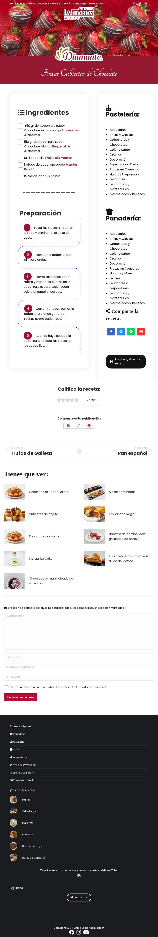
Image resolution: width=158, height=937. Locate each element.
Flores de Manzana (33, 857)
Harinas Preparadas (125, 174)
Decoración (118, 159)
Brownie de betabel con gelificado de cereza (127, 536)
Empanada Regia (121, 514)
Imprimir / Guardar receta (127, 361)
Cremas (116, 154)
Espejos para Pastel (124, 164)
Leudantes (117, 179)
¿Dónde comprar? (23, 772)
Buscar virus (81, 897)
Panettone (28, 834)
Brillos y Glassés (122, 135)
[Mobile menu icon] (13, 13)
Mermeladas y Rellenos (127, 194)
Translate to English (24, 780)
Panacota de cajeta (44, 536)
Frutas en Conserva (124, 169)
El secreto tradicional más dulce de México (128, 558)
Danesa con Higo (32, 846)
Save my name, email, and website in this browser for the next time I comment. (58, 687)
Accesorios (118, 130)
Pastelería (18, 741)
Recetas (17, 749)
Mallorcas (28, 823)
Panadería (19, 734)
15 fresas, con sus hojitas (42, 176)
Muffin (26, 799)
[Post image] (14, 492)
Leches (115, 278)
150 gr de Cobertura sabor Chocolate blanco (47, 142)
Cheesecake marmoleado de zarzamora (51, 581)
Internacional (20, 757)
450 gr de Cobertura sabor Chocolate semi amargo (52, 125)
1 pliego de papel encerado (50, 164)
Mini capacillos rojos (48, 158)
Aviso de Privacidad (24, 765)
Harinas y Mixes (121, 273)
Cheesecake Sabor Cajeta (49, 492)
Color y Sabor (120, 149)
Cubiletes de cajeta (43, 514)
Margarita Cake (41, 558)
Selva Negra (29, 811)
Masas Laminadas (122, 492)
